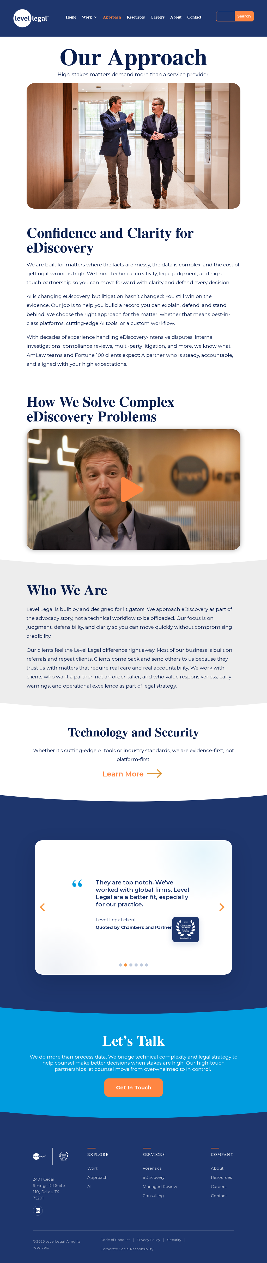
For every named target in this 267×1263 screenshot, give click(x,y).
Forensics (152, 1168)
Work (87, 17)
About (175, 17)
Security (174, 1240)
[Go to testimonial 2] (125, 965)
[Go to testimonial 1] (120, 965)
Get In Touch (133, 1087)
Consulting (153, 1195)
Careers (157, 17)
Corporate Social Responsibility (126, 1249)
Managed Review (160, 1186)
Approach (112, 17)
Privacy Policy (148, 1240)
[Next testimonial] (221, 907)
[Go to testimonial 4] (136, 965)
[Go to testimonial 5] (141, 965)
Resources (136, 17)
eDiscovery (154, 1177)
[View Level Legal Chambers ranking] (64, 1156)
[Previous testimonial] (45, 907)
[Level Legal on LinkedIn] (38, 1211)
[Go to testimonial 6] (146, 965)
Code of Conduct (115, 1240)
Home (71, 17)
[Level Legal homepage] (39, 1156)
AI (89, 1186)
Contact (194, 17)
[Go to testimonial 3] (130, 965)
